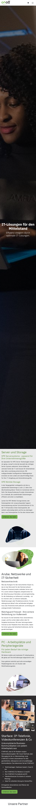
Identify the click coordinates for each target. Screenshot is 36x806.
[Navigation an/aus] (33, 3)
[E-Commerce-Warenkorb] (28, 3)
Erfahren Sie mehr (9, 517)
